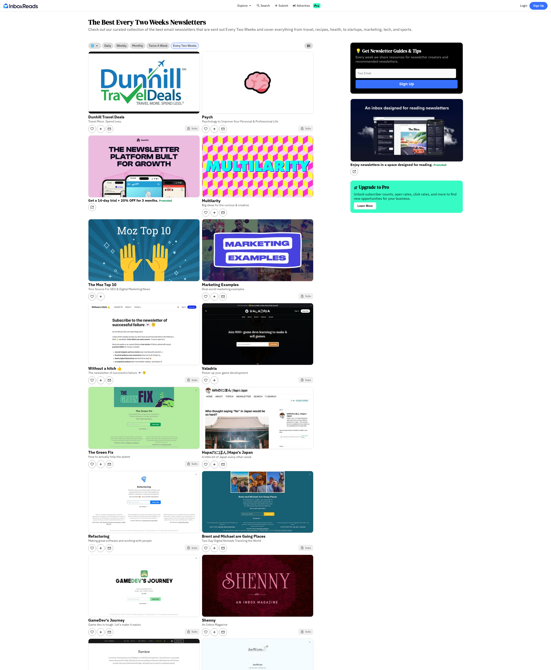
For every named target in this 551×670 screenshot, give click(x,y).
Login (523, 5)
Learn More (365, 205)
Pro (316, 6)
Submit (283, 5)
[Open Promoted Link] (92, 207)
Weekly (122, 46)
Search (265, 5)
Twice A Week (158, 46)
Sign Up (538, 5)
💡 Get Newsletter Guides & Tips (388, 51)
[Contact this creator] (109, 129)
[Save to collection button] (101, 129)
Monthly (137, 46)
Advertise (303, 5)
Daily (107, 46)
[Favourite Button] (92, 129)
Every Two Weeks (185, 46)
